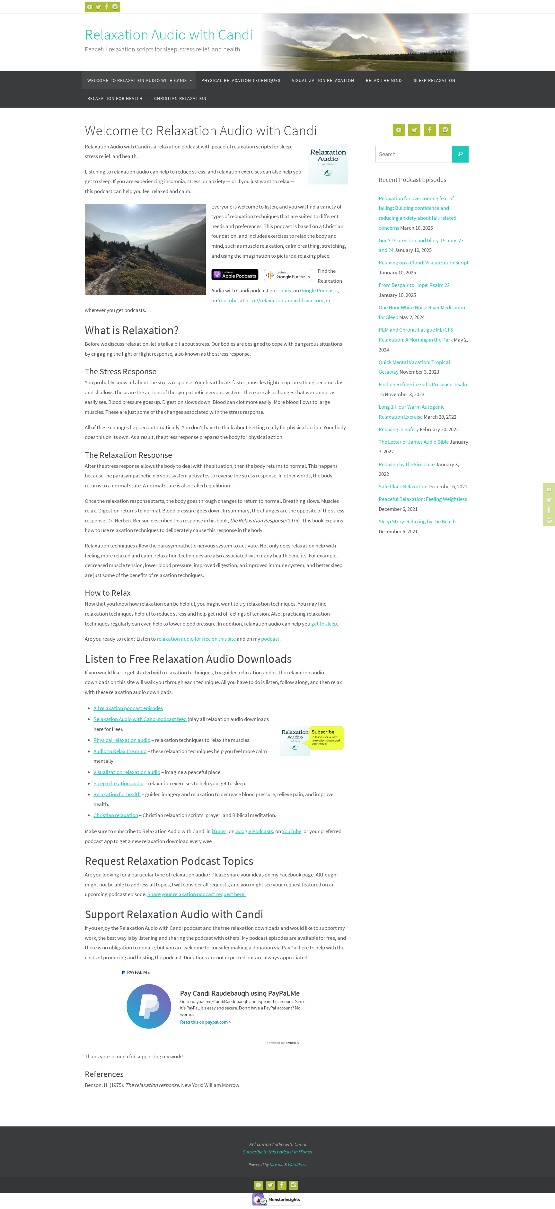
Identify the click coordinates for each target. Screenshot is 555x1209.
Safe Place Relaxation (403, 486)
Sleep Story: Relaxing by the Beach (417, 521)
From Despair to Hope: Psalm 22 (414, 285)
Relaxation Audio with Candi (169, 34)
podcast (270, 638)
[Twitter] (98, 7)
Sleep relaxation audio (118, 783)
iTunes (283, 290)
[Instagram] (115, 7)
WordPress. (297, 1164)
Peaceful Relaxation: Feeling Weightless (423, 498)
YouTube (227, 300)
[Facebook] (106, 7)
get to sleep (324, 623)
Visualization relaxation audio (126, 772)
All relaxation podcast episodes (128, 708)
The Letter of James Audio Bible (414, 441)
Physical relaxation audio (121, 739)
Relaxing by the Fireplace (407, 464)
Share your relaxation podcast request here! (196, 894)
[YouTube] (90, 7)
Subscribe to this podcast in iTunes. (277, 1152)
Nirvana (276, 1164)
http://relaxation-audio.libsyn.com (284, 300)
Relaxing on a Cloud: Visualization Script (424, 262)
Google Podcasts (319, 290)
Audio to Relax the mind (119, 751)
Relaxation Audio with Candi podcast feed (140, 719)
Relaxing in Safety (399, 429)
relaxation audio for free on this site (196, 638)
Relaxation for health (117, 794)
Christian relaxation (115, 815)
